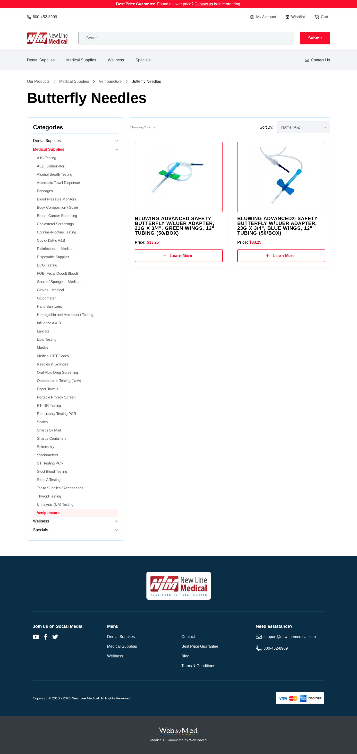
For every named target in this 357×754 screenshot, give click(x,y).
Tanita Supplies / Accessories (60, 488)
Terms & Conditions (198, 666)
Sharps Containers (52, 438)
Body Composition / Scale (57, 207)
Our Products (38, 81)
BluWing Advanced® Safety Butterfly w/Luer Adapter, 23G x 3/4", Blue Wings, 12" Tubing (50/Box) (277, 226)
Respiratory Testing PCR (56, 414)
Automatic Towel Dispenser (58, 183)
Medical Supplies (81, 60)
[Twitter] (55, 637)
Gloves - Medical (50, 290)
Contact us (204, 4)
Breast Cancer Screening (57, 216)
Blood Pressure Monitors (56, 199)
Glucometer (46, 298)
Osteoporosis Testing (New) (59, 381)
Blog (185, 656)
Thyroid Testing (49, 496)
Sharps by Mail (49, 430)
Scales (42, 422)
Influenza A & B (49, 323)
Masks (42, 348)
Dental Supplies (41, 60)
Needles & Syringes (52, 364)
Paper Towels (47, 389)
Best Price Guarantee (199, 646)
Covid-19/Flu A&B (51, 240)
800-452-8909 (45, 17)
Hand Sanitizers (49, 306)
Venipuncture (110, 81)
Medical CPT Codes (53, 356)
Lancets (43, 331)
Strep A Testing (48, 480)
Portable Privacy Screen (56, 397)
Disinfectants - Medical (55, 249)
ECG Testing (47, 265)
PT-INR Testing (49, 405)
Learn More (181, 256)
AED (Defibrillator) (51, 166)
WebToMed (198, 740)
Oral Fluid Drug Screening (57, 372)
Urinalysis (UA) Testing (55, 504)
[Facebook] (45, 637)
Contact (188, 637)
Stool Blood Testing (52, 471)
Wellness (116, 60)
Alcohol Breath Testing (54, 174)
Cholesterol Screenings (55, 224)
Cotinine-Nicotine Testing (56, 232)
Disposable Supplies (53, 257)
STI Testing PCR (50, 463)
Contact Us (320, 60)
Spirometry (45, 447)
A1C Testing (46, 158)
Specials (143, 60)
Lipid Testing (46, 339)
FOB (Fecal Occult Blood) (57, 273)
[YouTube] (36, 637)
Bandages (45, 191)
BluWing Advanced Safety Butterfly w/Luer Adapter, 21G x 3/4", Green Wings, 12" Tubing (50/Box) (174, 226)
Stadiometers (47, 455)
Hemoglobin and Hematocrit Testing (65, 315)
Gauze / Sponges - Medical (58, 282)
